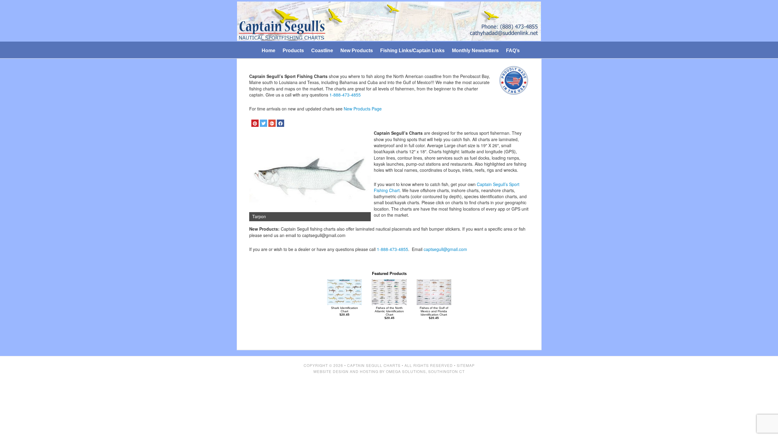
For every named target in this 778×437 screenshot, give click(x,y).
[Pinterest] (255, 123)
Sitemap (466, 365)
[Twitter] (263, 123)
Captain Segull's (389, 22)
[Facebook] (280, 123)
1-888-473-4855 (345, 95)
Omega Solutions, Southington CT (425, 371)
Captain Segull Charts (374, 365)
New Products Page (363, 109)
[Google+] (272, 123)
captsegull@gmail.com (445, 249)
